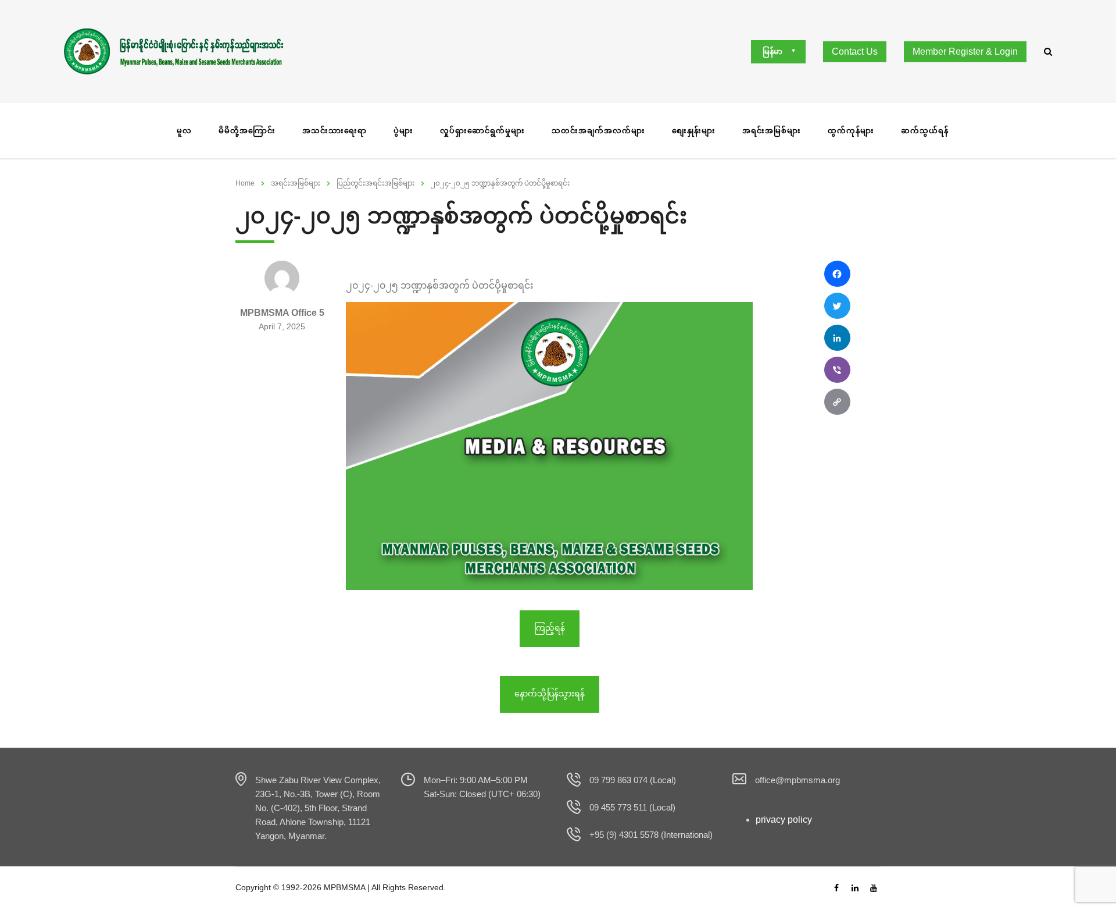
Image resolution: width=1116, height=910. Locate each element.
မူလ (184, 130)
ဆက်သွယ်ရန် (925, 130)
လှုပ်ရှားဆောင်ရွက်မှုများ (482, 130)
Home (245, 183)
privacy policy (784, 819)
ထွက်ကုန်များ (851, 130)
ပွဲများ (403, 130)
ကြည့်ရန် (549, 627)
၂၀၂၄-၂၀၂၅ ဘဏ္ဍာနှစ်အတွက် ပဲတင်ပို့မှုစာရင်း (440, 285)
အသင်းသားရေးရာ (334, 130)
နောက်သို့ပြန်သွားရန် (549, 693)
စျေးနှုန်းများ (694, 130)
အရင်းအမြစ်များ (771, 130)
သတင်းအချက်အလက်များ (598, 130)
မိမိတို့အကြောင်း (247, 130)
